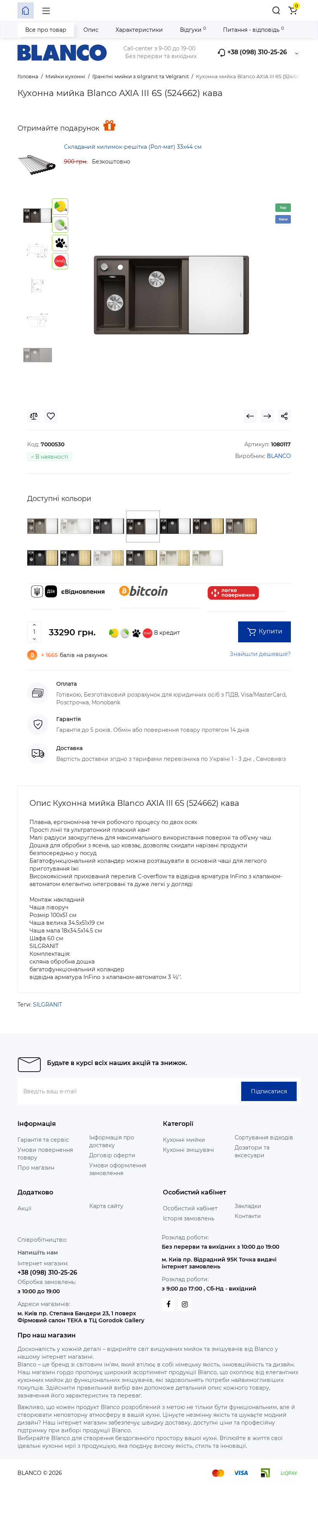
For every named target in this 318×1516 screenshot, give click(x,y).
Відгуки (193, 29)
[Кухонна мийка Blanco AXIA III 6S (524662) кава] (171, 295)
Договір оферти (112, 1155)
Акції (24, 1208)
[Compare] (33, 416)
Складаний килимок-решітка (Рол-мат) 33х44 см (133, 146)
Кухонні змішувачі (188, 1149)
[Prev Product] (250, 416)
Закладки (248, 1206)
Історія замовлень (188, 1218)
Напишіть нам (37, 1252)
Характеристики (139, 29)
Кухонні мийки (184, 1139)
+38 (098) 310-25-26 (256, 52)
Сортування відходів (264, 1137)
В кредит (166, 632)
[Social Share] (284, 416)
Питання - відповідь (253, 29)
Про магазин (35, 1167)
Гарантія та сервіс (43, 1139)
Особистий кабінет (190, 1208)
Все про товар (45, 29)
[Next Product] (267, 416)
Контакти (248, 1216)
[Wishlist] (50, 416)
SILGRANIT (47, 1004)
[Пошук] (276, 10)
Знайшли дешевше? (260, 653)
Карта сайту (106, 1206)
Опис (91, 29)
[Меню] (46, 10)
